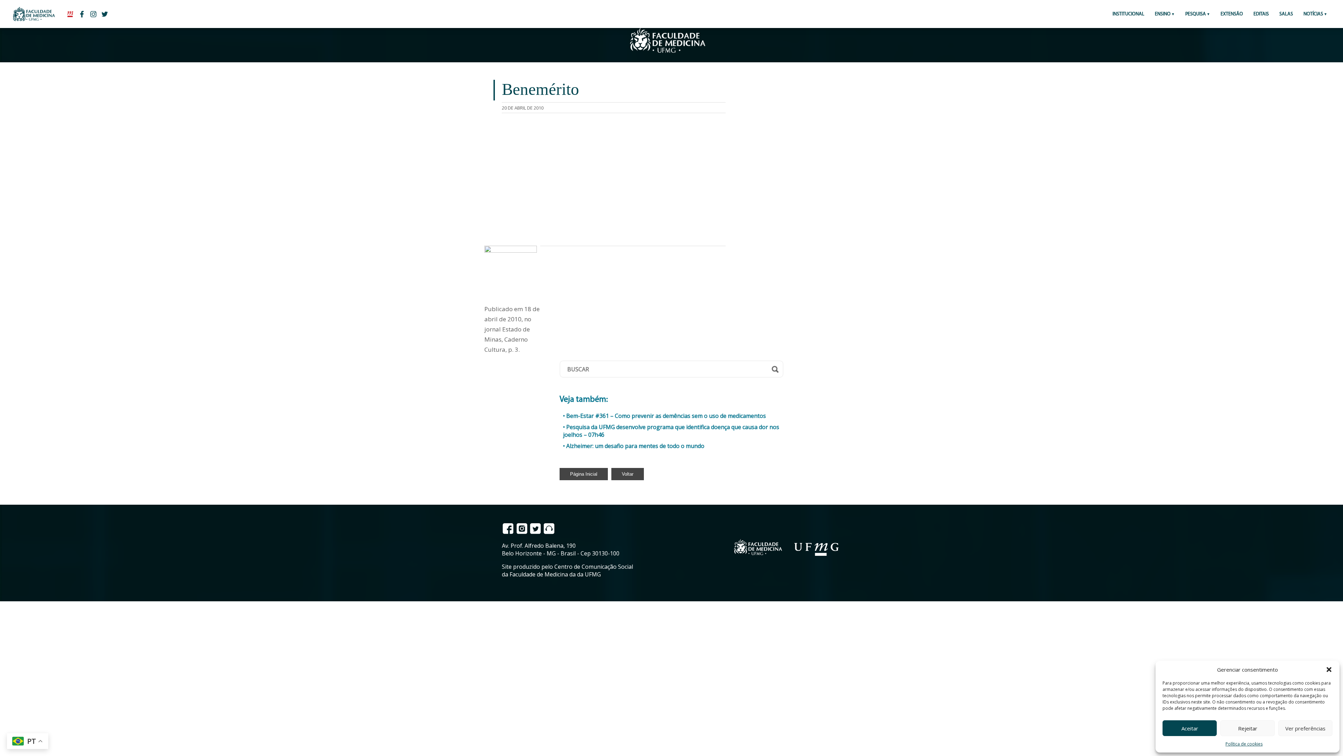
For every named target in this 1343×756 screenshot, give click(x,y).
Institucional (1128, 14)
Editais (1261, 14)
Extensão (1232, 14)
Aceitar (1189, 728)
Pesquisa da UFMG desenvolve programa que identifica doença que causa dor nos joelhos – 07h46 (671, 431)
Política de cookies (1244, 744)
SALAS (1286, 14)
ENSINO (1163, 14)
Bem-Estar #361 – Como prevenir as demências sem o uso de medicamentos (666, 416)
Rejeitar (1247, 728)
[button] (1329, 669)
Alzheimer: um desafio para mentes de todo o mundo (635, 446)
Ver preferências (1305, 728)
